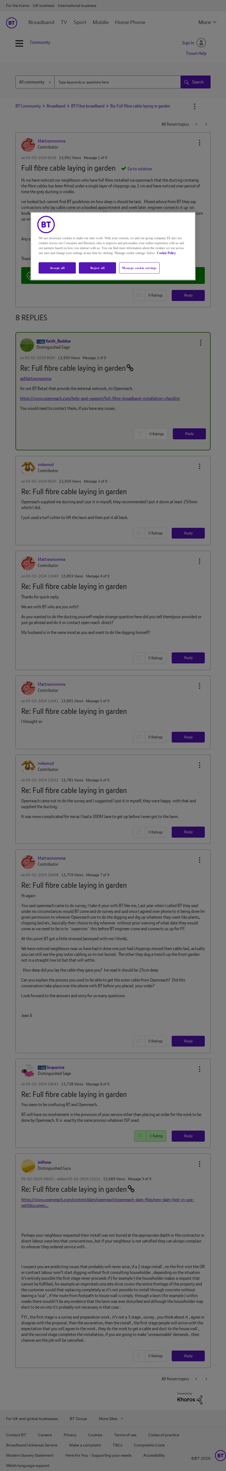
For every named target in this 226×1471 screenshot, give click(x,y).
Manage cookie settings (139, 267)
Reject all (97, 267)
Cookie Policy (166, 253)
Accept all (57, 267)
